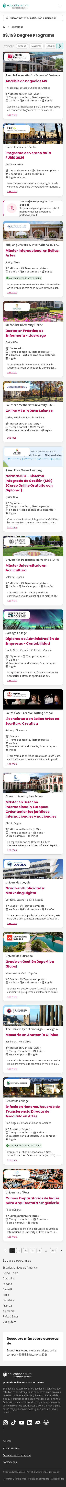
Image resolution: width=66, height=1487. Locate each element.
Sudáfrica (9, 1300)
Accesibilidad (57, 1478)
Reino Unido (10, 1273)
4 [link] (32, 1250)
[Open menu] (60, 6)
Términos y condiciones (14, 1478)
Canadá (7, 1289)
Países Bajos (11, 1316)
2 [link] (19, 1250)
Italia (6, 1295)
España (7, 1284)
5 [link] (39, 1250)
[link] (17, 27)
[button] (22, 46)
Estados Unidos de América (20, 1267)
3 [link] (25, 1250)
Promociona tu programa (17, 1455)
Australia (8, 1278)
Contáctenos (10, 1462)
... (46, 1250)
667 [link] (54, 1250)
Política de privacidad (38, 1478)
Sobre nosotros (11, 1448)
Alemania (8, 1311)
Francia (7, 1305)
